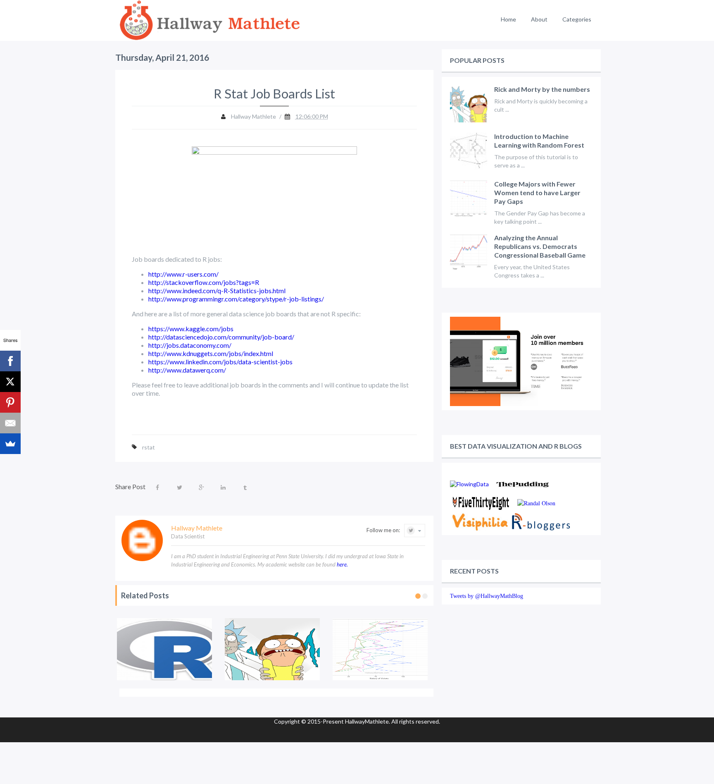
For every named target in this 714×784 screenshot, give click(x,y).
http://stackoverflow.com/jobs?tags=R (203, 282)
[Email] (10, 423)
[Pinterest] (10, 402)
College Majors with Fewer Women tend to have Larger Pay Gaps (537, 192)
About (539, 19)
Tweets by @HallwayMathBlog (486, 596)
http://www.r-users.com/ (183, 274)
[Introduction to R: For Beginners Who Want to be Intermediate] (164, 649)
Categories (576, 19)
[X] (10, 381)
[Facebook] (10, 361)
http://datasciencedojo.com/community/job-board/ (221, 337)
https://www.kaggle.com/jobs (190, 328)
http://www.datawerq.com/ (187, 370)
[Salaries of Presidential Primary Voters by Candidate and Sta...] (380, 649)
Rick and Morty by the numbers (542, 89)
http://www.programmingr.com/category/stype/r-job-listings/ (236, 299)
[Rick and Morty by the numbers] (272, 649)
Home (508, 19)
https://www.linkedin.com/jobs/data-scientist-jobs (220, 362)
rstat (148, 447)
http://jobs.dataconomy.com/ (189, 345)
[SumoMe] (10, 443)
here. (342, 564)
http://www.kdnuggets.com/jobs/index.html (210, 353)
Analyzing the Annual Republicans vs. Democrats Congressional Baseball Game (539, 246)
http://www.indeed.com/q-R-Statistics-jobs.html (217, 290)
